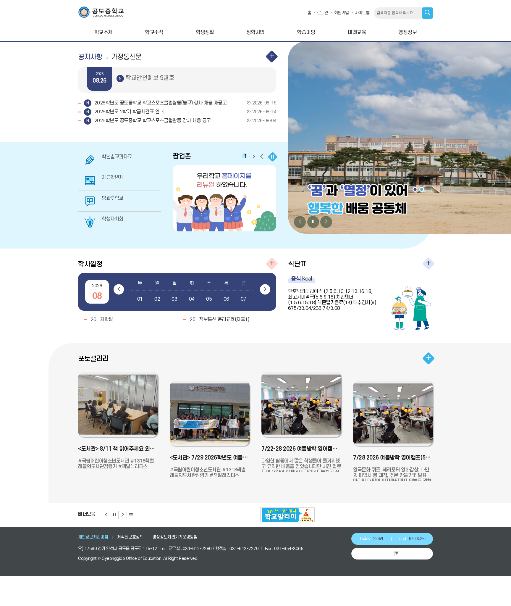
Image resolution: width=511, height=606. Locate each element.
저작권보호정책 (130, 537)
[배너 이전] (106, 515)
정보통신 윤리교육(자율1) (219, 319)
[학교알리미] (287, 514)
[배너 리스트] (131, 515)
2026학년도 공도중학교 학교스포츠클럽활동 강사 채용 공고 (184, 120)
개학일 (101, 319)
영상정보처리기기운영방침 (175, 537)
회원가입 (341, 12)
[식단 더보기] (428, 263)
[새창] (225, 198)
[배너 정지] (114, 515)
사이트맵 (362, 12)
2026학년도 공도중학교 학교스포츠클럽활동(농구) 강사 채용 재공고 (184, 103)
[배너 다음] (123, 515)
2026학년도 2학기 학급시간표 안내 (184, 112)
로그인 (322, 12)
